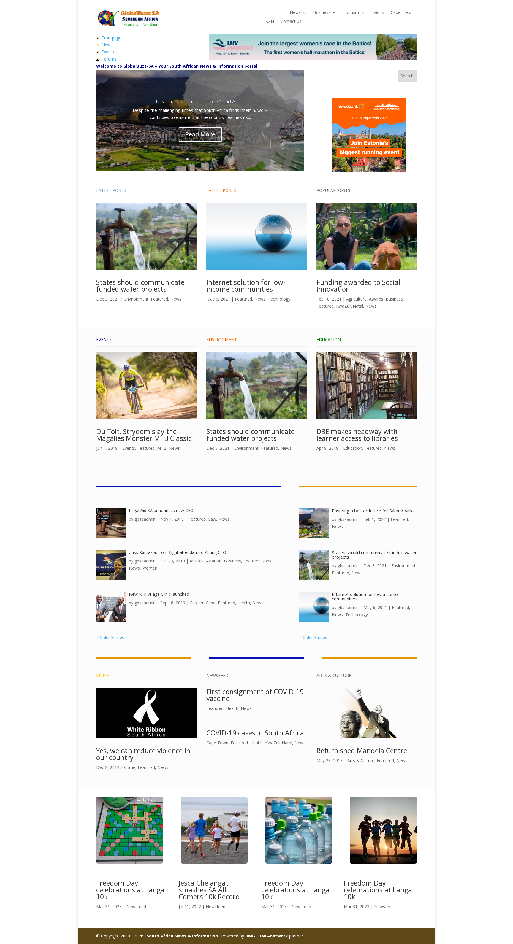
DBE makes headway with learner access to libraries (357, 435)
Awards (376, 299)
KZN (269, 21)
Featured (159, 299)
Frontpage (111, 38)
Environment (136, 299)
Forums (109, 59)
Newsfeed (136, 906)
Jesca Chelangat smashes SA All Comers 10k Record (209, 889)
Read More (200, 134)
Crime (129, 767)
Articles (197, 561)
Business (321, 12)
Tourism (351, 12)
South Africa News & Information (182, 936)
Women (149, 568)
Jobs (267, 561)
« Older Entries (110, 637)
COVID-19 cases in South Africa (255, 733)
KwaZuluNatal (349, 306)
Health (244, 603)
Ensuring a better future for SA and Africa (200, 101)
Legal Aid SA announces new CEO (161, 510)
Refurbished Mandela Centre (361, 750)
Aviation (213, 561)
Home (271, 12)
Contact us (291, 21)
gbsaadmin (145, 519)
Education (352, 448)
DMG (250, 936)
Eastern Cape (203, 603)
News (295, 12)
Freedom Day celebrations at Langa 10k (130, 889)
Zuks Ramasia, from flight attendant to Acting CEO (177, 552)
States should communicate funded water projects (140, 285)
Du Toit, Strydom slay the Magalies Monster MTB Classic (143, 435)
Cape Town (402, 12)
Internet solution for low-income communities (246, 285)
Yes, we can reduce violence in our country (143, 754)
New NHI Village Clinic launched (159, 594)
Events (377, 12)
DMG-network (273, 936)
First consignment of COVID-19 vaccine (255, 695)
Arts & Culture (360, 760)
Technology (279, 299)
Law (212, 519)
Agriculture (356, 299)
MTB (162, 448)
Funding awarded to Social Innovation (358, 285)
